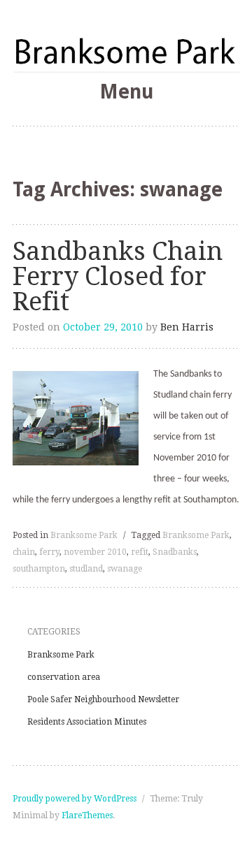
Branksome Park (84, 535)
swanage (124, 569)
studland (86, 569)
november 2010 (95, 552)
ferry (49, 552)
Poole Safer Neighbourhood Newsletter (103, 699)
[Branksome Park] (126, 51)
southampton (39, 569)
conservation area (63, 677)
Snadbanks (175, 552)
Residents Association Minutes (86, 722)
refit (139, 552)
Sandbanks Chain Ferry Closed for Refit (118, 276)
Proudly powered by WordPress (74, 799)
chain (24, 552)
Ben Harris (187, 327)
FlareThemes (87, 815)
